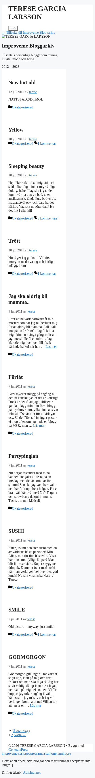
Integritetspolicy (25, 765)
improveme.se (11, 753)
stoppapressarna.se (34, 753)
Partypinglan (23, 456)
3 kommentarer (48, 218)
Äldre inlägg (21, 731)
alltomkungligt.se (59, 753)
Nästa (20, 735)
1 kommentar (47, 143)
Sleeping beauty (26, 166)
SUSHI (16, 531)
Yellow (15, 130)
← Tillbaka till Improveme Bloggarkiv (28, 32)
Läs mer (51, 346)
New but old (22, 82)
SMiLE (16, 610)
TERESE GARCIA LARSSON (37, 13)
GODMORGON (27, 657)
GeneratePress (18, 749)
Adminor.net (31, 772)
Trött (14, 241)
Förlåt (15, 377)
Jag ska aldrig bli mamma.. (28, 299)
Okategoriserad (22, 107)
